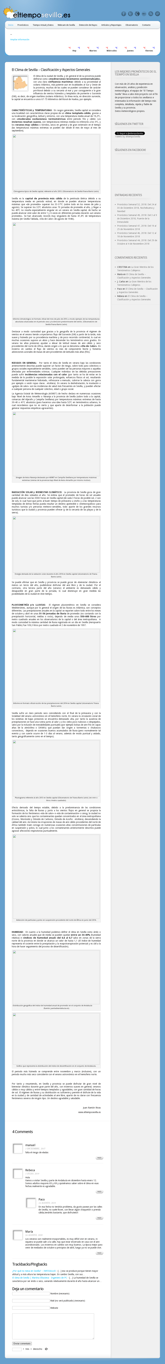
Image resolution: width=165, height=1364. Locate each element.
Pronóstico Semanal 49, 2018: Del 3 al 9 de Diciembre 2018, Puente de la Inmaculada (137, 218)
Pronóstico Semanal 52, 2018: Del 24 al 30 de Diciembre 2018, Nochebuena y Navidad (136, 208)
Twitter (130, 13)
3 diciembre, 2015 (35, 1148)
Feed (150, 13)
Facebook (123, 13)
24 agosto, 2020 (34, 1234)
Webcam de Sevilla (66, 25)
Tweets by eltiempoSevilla (127, 136)
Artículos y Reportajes (111, 25)
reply (99, 1158)
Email (157, 13)
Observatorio (132, 25)
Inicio (10, 25)
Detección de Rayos (88, 25)
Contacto (146, 25)
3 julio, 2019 (32, 1173)
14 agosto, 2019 (47, 1202)
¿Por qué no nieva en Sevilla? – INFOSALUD (34, 1271)
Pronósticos (23, 25)
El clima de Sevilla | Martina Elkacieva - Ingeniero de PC (39, 1277)
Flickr (144, 13)
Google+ (137, 13)
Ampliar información (19, 39)
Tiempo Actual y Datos (43, 25)
